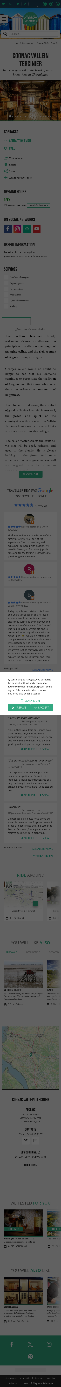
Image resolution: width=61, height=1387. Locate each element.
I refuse (21, 707)
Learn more (33, 700)
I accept (43, 707)
